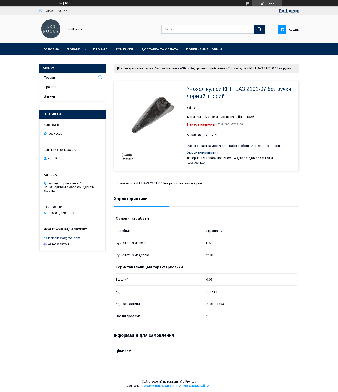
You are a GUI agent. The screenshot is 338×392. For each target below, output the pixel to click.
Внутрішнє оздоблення (207, 68)
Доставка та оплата (159, 49)
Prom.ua (190, 381)
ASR (183, 68)
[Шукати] (259, 29)
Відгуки (49, 96)
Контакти (124, 49)
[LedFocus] (50, 37)
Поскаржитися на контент (157, 385)
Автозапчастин (165, 68)
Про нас (100, 49)
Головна (51, 49)
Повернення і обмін (204, 49)
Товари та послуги (137, 68)
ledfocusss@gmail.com (64, 238)
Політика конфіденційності (193, 385)
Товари (73, 49)
